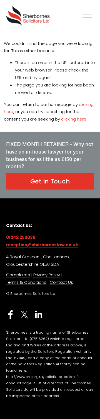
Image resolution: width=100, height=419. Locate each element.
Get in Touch (50, 181)
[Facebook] (10, 314)
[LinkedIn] (38, 314)
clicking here (73, 119)
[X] (24, 314)
